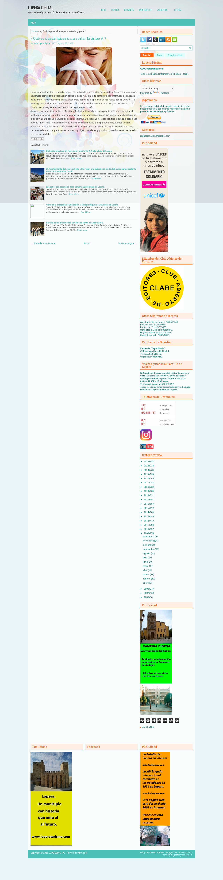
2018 (146, 495)
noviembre (148, 540)
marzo (146, 574)
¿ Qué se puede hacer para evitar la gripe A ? (68, 38)
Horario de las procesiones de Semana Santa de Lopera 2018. (75, 222)
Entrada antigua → (127, 243)
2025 (146, 465)
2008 (146, 588)
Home (35, 31)
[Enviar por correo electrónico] (32, 139)
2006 (146, 597)
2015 (146, 508)
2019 (146, 491)
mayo (146, 566)
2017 (146, 499)
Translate (164, 93)
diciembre (148, 536)
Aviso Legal (148, 727)
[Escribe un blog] (35, 139)
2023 (146, 474)
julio (145, 557)
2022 (146, 478)
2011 (146, 525)
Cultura (177, 10)
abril (145, 570)
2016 (146, 504)
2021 (146, 482)
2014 (146, 512)
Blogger (83, 852)
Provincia (129, 10)
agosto (147, 553)
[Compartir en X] (38, 139)
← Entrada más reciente (43, 243)
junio (145, 561)
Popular (147, 55)
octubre (147, 545)
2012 (146, 520)
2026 (146, 461)
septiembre (149, 549)
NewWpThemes (156, 852)
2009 (146, 533)
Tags (159, 55)
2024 (146, 470)
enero (146, 583)
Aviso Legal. (162, 10)
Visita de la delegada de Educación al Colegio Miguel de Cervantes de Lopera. (82, 205)
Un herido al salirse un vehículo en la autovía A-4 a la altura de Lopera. (79, 151)
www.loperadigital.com (44, 43)
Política (115, 10)
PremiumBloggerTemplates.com (177, 855)
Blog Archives (175, 55)
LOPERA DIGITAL (40, 7)
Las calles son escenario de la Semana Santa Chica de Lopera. (75, 187)
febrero (147, 578)
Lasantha (187, 852)
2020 (146, 487)
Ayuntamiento (145, 10)
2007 (146, 593)
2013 (146, 516)
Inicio (103, 10)
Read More (76, 158)
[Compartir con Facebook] (42, 139)
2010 (146, 529)
